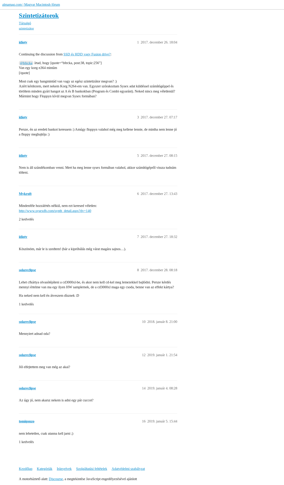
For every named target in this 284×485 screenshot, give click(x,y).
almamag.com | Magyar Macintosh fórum (31, 4)
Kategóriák (44, 469)
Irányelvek (64, 469)
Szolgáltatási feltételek (91, 469)
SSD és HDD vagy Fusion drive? (86, 54)
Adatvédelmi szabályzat (128, 469)
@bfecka (26, 63)
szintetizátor (26, 28)
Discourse (56, 479)
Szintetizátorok (39, 15)
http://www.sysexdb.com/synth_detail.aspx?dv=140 (55, 211)
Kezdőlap (25, 469)
